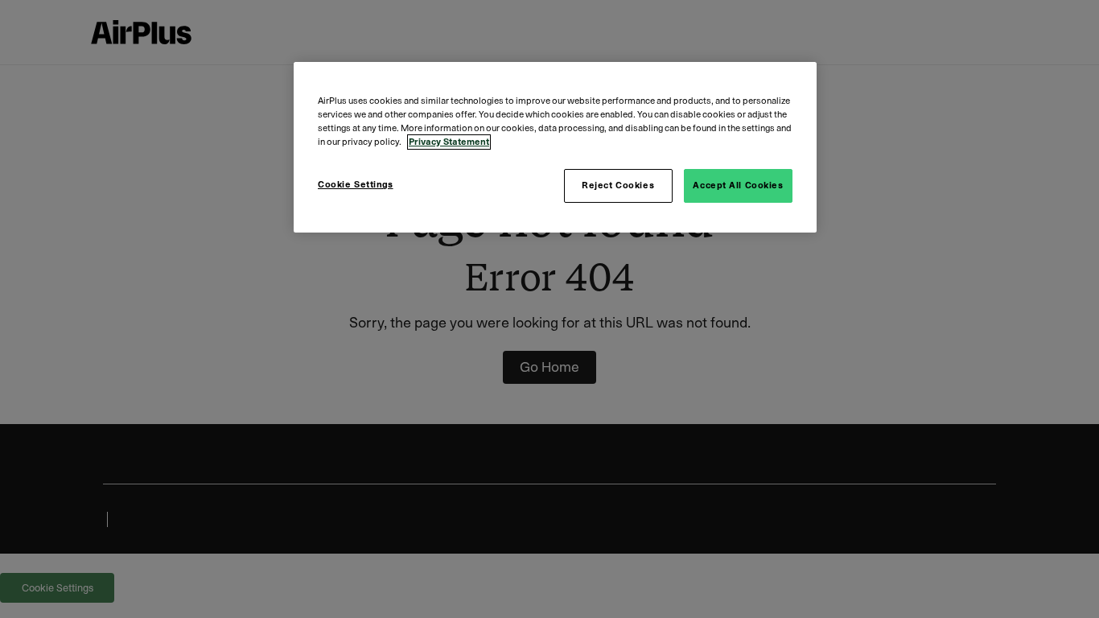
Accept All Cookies (738, 185)
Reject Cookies (618, 185)
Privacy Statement (449, 142)
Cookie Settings (355, 185)
